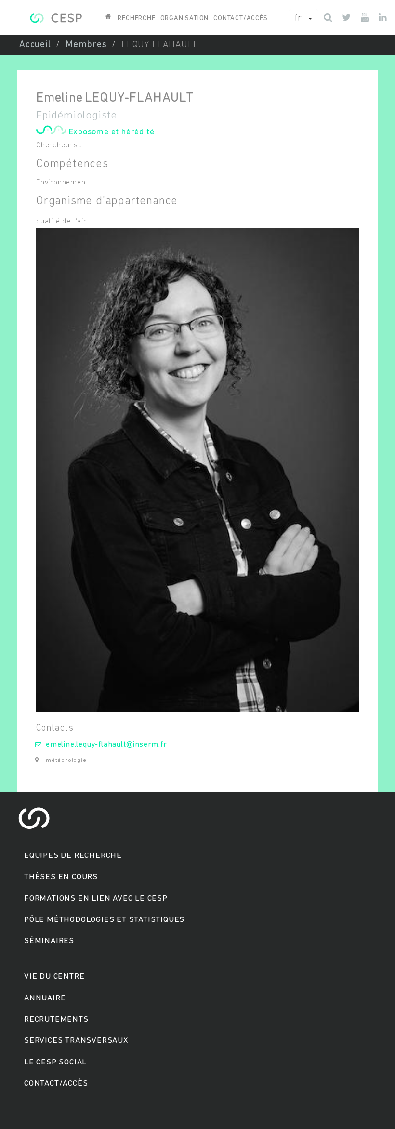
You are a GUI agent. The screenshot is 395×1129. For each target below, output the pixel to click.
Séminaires (49, 941)
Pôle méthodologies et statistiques (104, 920)
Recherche (136, 18)
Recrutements (56, 1019)
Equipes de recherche (73, 856)
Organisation (184, 18)
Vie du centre (54, 976)
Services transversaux (76, 1041)
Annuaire (45, 998)
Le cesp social (55, 1062)
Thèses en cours (61, 877)
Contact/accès (240, 18)
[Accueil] (55, 17)
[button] (303, 18)
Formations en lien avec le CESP (96, 898)
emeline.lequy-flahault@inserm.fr (106, 744)
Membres (86, 45)
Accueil (35, 45)
